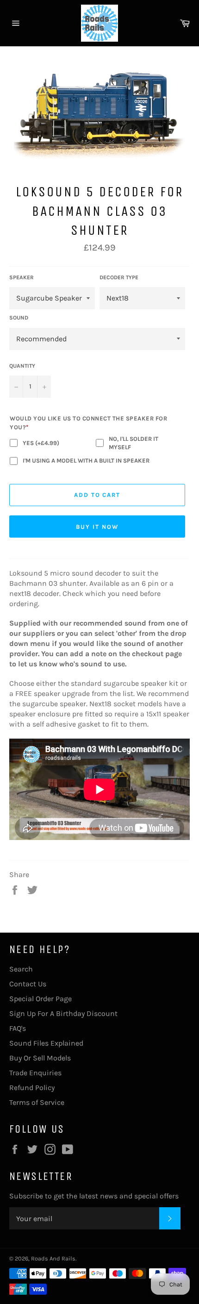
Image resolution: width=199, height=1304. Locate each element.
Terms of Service (36, 1102)
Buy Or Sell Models (40, 1057)
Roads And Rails (53, 1258)
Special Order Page (40, 998)
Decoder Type (119, 277)
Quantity (22, 366)
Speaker (21, 277)
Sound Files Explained (46, 1043)
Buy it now (97, 526)
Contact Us (27, 983)
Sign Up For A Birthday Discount (63, 1013)
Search (21, 969)
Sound (18, 317)
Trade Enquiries (35, 1072)
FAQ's (17, 1028)
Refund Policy (32, 1087)
